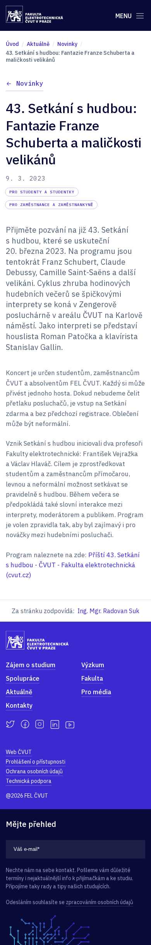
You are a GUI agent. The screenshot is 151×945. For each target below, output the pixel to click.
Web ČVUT (19, 752)
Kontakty (19, 705)
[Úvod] (34, 14)
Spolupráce (22, 678)
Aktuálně (19, 692)
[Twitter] (10, 724)
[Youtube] (69, 724)
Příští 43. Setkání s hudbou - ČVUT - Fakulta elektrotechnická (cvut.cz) (73, 565)
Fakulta (92, 678)
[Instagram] (39, 724)
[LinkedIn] (55, 724)
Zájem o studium (30, 665)
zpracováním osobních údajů (99, 902)
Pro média (96, 692)
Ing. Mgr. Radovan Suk (108, 611)
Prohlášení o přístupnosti (35, 761)
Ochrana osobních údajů (34, 771)
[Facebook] (25, 724)
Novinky (29, 83)
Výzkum (92, 665)
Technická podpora (28, 781)
